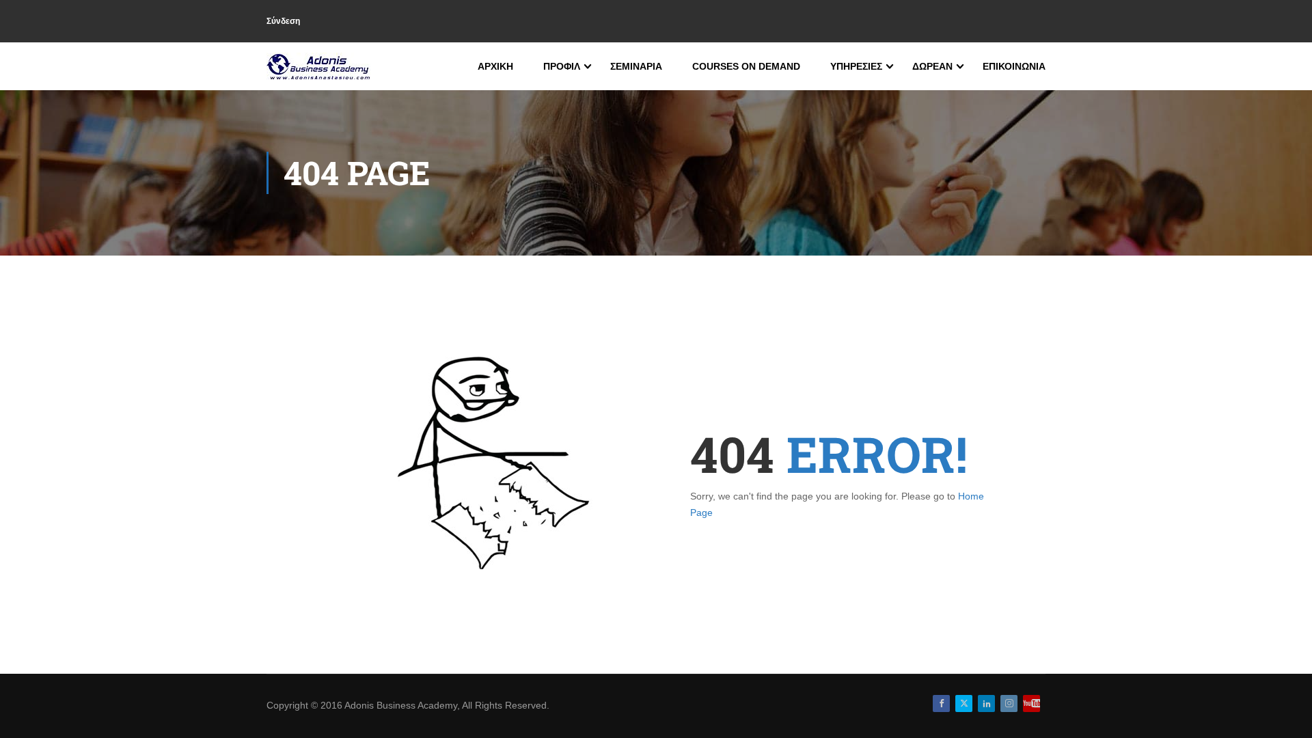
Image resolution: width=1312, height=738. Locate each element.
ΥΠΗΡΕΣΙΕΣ (856, 66)
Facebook (941, 703)
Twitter (963, 703)
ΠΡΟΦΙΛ (561, 66)
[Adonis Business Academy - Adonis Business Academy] (319, 66)
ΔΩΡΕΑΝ (932, 66)
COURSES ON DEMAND (746, 66)
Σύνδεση (283, 21)
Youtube (1031, 703)
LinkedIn (986, 703)
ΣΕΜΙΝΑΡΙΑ (636, 66)
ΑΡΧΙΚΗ (495, 66)
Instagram (1008, 703)
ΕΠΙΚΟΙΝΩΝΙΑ (1014, 66)
